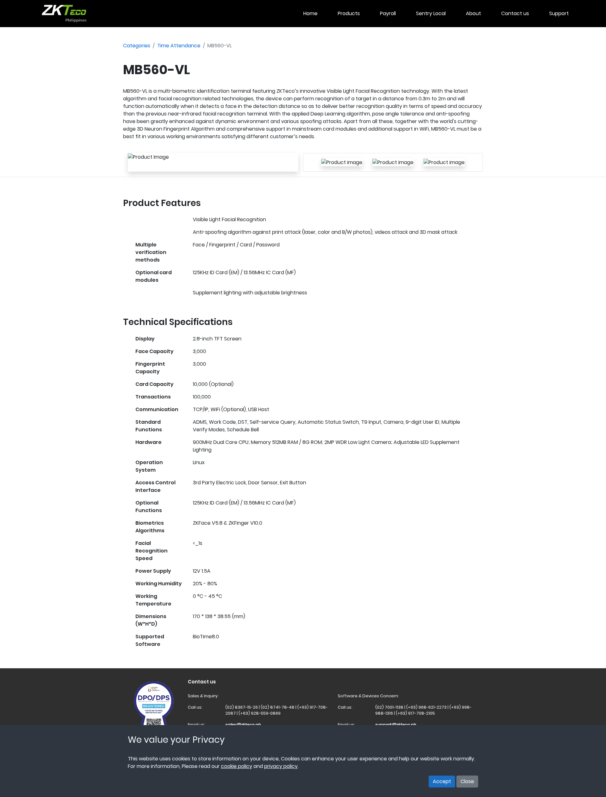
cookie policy (236, 766)
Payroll (388, 13)
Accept (442, 781)
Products (349, 13)
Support (559, 13)
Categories (136, 45)
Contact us (515, 13)
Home (310, 13)
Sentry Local (431, 13)
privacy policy (281, 766)
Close (467, 781)
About (473, 13)
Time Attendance (178, 45)
